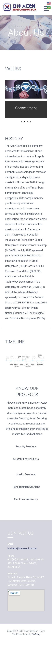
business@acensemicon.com (22, 548)
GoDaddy (36, 634)
